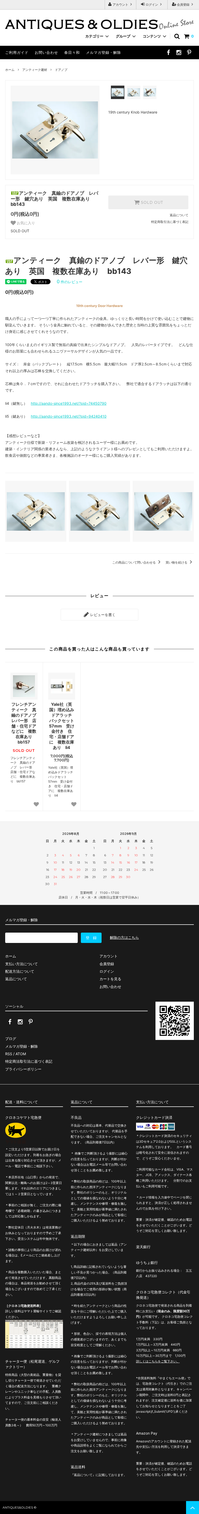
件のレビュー (69, 282)
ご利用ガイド (17, 52)
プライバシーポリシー (23, 1069)
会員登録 (183, 4)
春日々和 (72, 52)
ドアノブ (61, 70)
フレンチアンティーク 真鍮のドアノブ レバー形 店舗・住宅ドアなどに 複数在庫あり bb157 (24, 723)
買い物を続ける (177, 562)
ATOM (21, 1054)
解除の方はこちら (124, 937)
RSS (8, 1054)
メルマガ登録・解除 (103, 52)
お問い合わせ (46, 52)
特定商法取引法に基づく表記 (28, 1061)
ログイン (152, 4)
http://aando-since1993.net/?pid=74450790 (68, 403)
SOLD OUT (151, 202)
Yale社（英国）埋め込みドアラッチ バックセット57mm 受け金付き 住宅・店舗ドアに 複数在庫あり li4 (62, 726)
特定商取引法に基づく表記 (169, 222)
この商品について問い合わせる (134, 562)
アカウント (120, 4)
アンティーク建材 (34, 70)
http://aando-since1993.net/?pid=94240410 (68, 416)
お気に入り (25, 223)
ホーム (10, 70)
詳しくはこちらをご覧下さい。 (158, 1361)
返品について (179, 215)
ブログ (10, 1038)
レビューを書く (102, 614)
